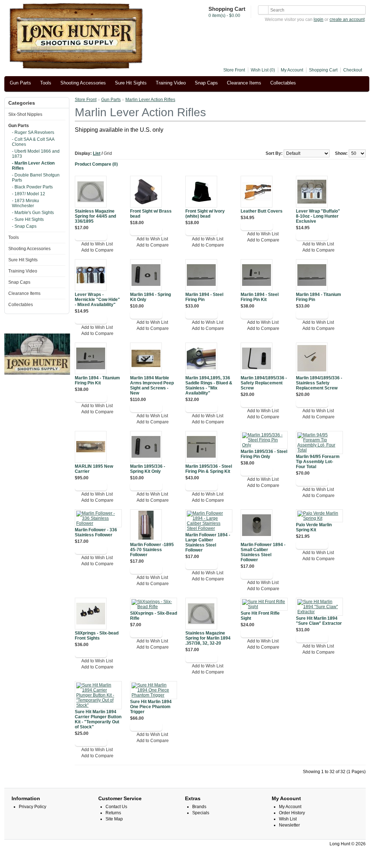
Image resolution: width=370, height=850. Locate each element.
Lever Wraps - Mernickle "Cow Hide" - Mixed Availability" (97, 299)
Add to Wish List (97, 244)
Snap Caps (206, 83)
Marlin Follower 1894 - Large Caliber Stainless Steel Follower (207, 542)
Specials (200, 812)
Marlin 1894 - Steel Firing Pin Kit (260, 297)
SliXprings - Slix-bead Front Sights (97, 636)
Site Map (114, 818)
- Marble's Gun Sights (33, 212)
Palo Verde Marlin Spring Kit (314, 527)
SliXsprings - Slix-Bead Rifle (153, 616)
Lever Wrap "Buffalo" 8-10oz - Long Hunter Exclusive (318, 216)
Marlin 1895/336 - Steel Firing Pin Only (264, 454)
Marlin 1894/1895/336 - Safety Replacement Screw (264, 383)
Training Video (171, 83)
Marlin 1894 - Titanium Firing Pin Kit (97, 380)
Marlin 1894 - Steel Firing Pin (204, 297)
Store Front (234, 70)
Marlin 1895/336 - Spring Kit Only (147, 469)
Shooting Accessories (83, 83)
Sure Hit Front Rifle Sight (260, 616)
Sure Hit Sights (131, 83)
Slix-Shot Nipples (25, 114)
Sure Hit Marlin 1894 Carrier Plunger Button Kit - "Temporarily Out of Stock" (98, 719)
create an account (347, 19)
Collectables (283, 83)
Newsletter (289, 825)
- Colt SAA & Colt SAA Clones (33, 142)
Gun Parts (20, 83)
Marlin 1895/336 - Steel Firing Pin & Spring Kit (208, 469)
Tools (45, 83)
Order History (292, 812)
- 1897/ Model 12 (28, 193)
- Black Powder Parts (32, 186)
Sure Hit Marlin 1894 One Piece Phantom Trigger (151, 706)
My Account (292, 70)
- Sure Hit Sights (28, 219)
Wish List (288, 818)
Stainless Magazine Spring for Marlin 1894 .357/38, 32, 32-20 (208, 638)
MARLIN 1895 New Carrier (94, 469)
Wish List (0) (263, 70)
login (318, 19)
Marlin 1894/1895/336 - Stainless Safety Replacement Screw (319, 383)
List (96, 153)
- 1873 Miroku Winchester (25, 203)
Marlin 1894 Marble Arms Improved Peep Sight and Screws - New (152, 385)
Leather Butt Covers (262, 211)
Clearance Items (244, 83)
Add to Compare (97, 250)
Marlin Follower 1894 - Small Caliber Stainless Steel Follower (263, 552)
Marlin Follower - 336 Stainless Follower (96, 532)
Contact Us (116, 806)
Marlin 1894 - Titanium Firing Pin (318, 297)
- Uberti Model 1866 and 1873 (36, 154)
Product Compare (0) (96, 164)
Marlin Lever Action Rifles (150, 99)
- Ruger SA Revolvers (33, 132)
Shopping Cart (323, 70)
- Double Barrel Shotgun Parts (36, 178)
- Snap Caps (24, 226)
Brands (199, 806)
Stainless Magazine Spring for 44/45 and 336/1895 (95, 216)
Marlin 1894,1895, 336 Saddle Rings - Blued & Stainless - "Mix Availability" (208, 385)
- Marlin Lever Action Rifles (33, 166)
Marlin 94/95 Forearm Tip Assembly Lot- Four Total (318, 461)
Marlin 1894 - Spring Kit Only (150, 297)
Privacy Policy (32, 806)
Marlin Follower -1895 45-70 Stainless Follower (152, 549)
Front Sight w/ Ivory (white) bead (205, 214)
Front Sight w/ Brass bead (151, 214)
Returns (113, 812)
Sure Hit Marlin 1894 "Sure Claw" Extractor (319, 621)
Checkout (352, 70)
